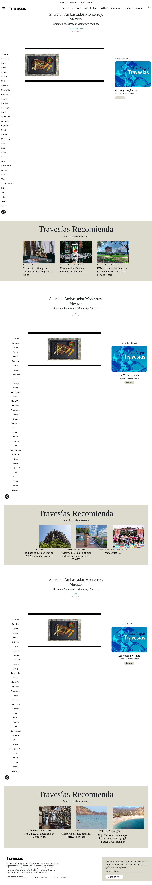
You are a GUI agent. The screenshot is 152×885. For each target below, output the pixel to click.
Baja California (104, 830)
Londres (4, 157)
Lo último (103, 8)
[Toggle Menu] (3, 8)
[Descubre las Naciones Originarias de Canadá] (76, 252)
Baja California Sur (119, 830)
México (66, 8)
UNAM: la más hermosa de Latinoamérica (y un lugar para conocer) (112, 271)
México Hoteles (79, 549)
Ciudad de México (103, 265)
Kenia (3, 81)
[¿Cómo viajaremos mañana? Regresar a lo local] (76, 817)
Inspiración (115, 8)
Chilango (62, 2)
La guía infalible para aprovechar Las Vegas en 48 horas (38, 271)
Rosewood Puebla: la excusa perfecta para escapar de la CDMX (76, 556)
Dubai (3, 130)
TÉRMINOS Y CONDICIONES (60, 877)
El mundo (76, 8)
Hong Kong (5, 139)
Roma (3, 175)
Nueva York (5, 117)
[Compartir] (3, 212)
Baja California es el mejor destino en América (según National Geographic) (113, 838)
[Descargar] (133, 74)
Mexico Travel (46, 830)
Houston (4, 143)
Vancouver (5, 206)
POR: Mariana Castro (76, 29)
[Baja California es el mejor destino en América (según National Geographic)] (113, 817)
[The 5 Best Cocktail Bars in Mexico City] (39, 817)
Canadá (76, 265)
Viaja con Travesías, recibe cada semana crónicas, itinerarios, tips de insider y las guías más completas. (125, 864)
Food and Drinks (33, 830)
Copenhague (5, 126)
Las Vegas (5, 103)
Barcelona (4, 59)
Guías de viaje (90, 8)
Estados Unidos (28, 265)
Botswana (4, 77)
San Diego (5, 121)
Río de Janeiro (6, 166)
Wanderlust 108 (112, 552)
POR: (76, 313)
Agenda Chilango (87, 2)
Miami (3, 112)
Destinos (83, 265)
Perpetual (127, 8)
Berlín (3, 68)
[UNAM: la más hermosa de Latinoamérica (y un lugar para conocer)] (113, 252)
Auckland (4, 54)
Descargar (120, 98)
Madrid (3, 63)
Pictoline (73, 2)
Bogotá (3, 72)
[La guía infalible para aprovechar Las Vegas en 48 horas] (39, 252)
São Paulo (4, 170)
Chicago (4, 99)
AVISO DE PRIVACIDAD (41, 877)
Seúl (2, 188)
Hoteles (69, 549)
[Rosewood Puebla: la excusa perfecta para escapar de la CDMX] (76, 536)
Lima (3, 148)
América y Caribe (66, 265)
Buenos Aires (6, 90)
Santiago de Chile (7, 183)
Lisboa (3, 152)
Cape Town (5, 94)
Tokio (3, 197)
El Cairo (4, 134)
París (3, 161)
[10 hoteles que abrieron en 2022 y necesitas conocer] (39, 536)
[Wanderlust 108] (113, 536)
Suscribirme (114, 876)
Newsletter (139, 8)
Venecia (4, 179)
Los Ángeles (5, 108)
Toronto (4, 201)
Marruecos (5, 86)
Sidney (3, 192)
